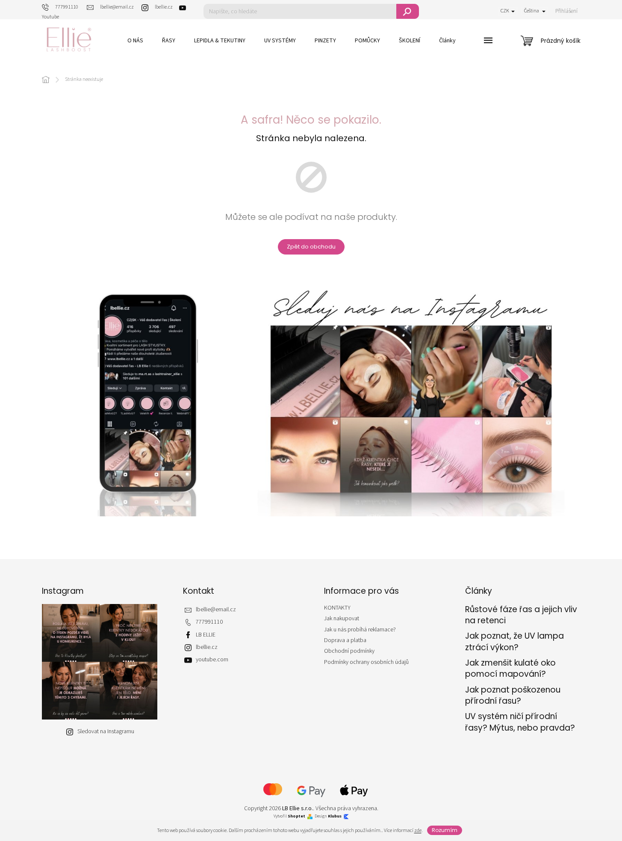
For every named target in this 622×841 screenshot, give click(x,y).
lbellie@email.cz (216, 610)
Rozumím (444, 830)
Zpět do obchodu (311, 247)
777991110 (209, 622)
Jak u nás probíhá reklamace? (360, 629)
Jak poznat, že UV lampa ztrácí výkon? (514, 642)
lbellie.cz (207, 647)
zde (418, 830)
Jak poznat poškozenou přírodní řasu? (512, 695)
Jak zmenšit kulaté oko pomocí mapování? (510, 668)
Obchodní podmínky (349, 651)
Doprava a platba (345, 640)
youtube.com (212, 660)
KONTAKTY (337, 608)
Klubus (335, 816)
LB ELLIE (205, 635)
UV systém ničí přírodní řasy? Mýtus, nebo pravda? (520, 722)
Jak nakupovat (341, 618)
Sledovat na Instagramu (105, 731)
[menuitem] (135, 40)
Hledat (407, 11)
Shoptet (296, 816)
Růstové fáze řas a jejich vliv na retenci (521, 615)
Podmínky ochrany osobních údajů (366, 662)
